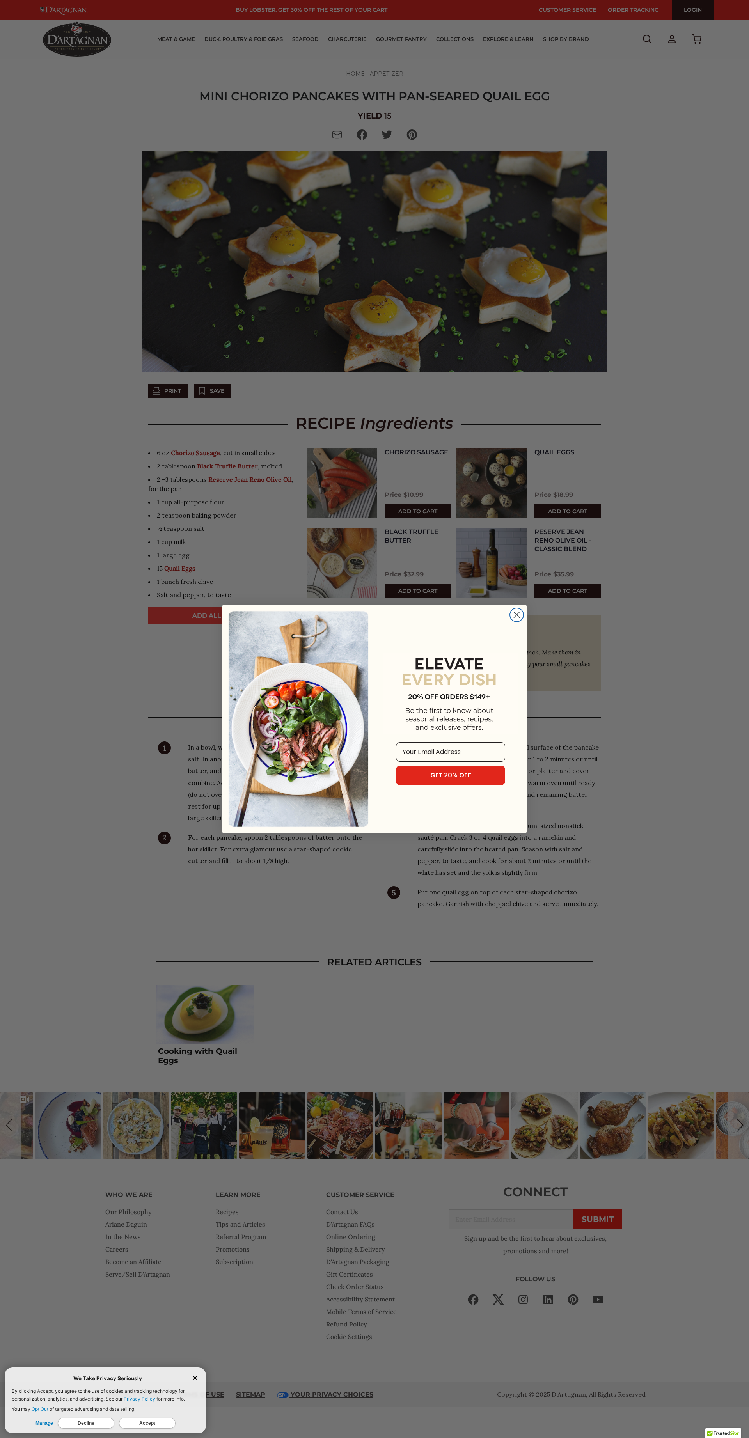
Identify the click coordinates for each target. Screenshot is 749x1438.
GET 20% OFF (450, 775)
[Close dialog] (517, 615)
